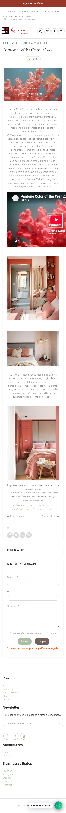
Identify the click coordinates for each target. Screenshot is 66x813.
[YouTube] (23, 736)
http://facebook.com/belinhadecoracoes (32, 505)
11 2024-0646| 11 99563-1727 (18, 16)
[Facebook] (6, 736)
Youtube (34, 11)
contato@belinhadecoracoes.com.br (23, 19)
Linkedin (45, 11)
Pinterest (56, 11)
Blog (14, 42)
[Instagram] (15, 736)
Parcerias (7, 752)
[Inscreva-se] (59, 724)
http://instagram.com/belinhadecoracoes (32, 509)
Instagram (23, 11)
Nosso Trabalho (11, 692)
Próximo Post (49, 516)
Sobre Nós (8, 689)
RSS (35, 59)
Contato (7, 699)
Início (5, 42)
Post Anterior (17, 516)
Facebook (11, 11)
